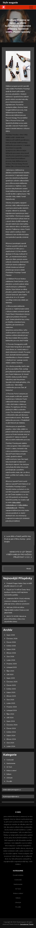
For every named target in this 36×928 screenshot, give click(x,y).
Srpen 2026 (11, 635)
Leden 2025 (11, 703)
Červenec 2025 (12, 682)
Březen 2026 (11, 653)
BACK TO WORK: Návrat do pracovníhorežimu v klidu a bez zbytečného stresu (15, 618)
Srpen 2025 (11, 678)
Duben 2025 (11, 692)
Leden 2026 (11, 660)
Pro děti (9, 781)
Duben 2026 (11, 649)
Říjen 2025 (10, 671)
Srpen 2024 (11, 721)
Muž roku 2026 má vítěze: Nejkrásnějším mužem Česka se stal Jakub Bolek (16, 610)
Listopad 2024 (12, 710)
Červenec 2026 (12, 638)
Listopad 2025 (12, 667)
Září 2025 (10, 674)
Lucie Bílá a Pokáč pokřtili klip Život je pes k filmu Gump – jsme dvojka (17, 539)
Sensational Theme (26, 924)
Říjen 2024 (10, 714)
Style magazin (10, 2)
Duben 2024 (11, 735)
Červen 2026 (11, 642)
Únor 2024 (10, 743)
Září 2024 (10, 718)
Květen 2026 (11, 646)
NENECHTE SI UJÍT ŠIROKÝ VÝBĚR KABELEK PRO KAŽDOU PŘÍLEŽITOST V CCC (19, 554)
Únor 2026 (10, 656)
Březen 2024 (11, 739)
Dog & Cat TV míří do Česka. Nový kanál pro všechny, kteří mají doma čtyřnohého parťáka (17, 592)
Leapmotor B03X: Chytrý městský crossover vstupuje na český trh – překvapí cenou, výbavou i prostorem (17, 601)
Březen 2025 (11, 696)
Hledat (28, 569)
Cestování (10, 760)
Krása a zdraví (11, 770)
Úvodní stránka (18, 875)
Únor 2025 (10, 700)
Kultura (9, 774)
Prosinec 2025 (12, 664)
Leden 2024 (11, 746)
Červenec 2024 (12, 725)
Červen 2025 (11, 685)
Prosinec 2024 (12, 707)
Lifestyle (9, 778)
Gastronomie (11, 763)
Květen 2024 (11, 732)
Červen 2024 (11, 728)
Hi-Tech (9, 767)
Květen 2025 (11, 689)
